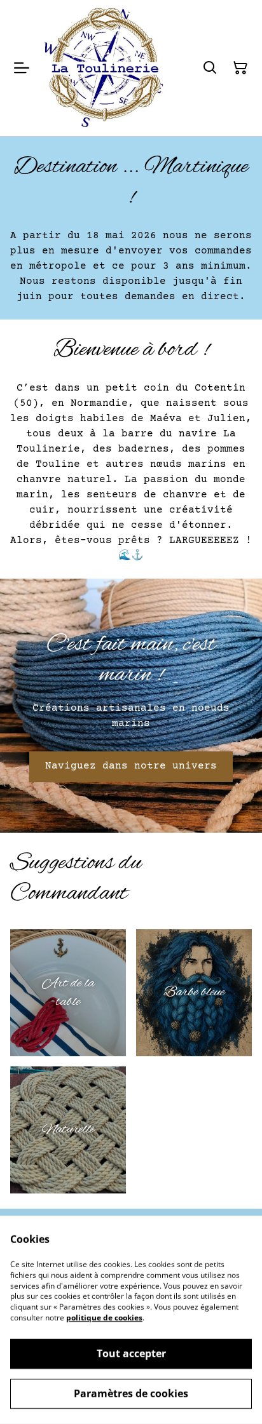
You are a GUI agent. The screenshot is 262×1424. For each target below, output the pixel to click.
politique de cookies (104, 1317)
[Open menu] (21, 68)
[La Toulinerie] (103, 68)
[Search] (210, 68)
